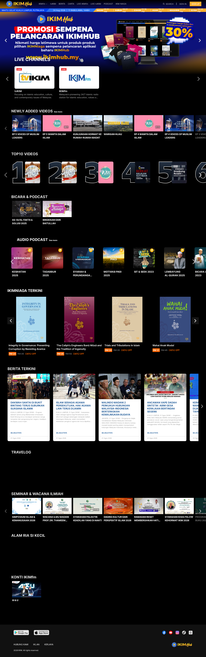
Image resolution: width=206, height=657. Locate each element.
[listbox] (103, 130)
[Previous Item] (8, 79)
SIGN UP (196, 4)
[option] (26, 130)
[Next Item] (199, 79)
